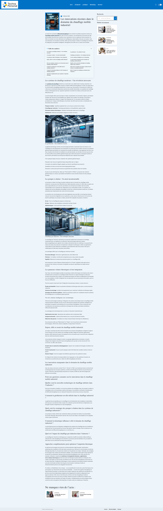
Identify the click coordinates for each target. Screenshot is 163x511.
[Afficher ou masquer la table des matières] (76, 48)
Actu (107, 48)
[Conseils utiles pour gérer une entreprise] (50, 494)
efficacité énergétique (63, 33)
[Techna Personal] (9, 5)
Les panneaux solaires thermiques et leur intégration (57, 57)
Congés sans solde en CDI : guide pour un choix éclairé (110, 51)
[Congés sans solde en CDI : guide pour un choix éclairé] (101, 51)
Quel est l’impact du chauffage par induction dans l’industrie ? (80, 71)
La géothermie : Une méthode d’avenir (77, 52)
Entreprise (57, 492)
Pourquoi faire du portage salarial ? (85, 495)
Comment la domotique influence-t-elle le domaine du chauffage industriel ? (57, 71)
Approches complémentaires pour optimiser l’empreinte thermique (57, 74)
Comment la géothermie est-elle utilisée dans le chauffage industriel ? (56, 67)
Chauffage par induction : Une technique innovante (80, 55)
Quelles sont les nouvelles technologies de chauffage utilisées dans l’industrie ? (80, 63)
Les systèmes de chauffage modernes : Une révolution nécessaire (57, 52)
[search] (155, 5)
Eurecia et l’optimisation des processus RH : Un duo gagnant (110, 41)
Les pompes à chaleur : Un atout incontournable (56, 55)
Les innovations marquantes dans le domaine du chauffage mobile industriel (79, 60)
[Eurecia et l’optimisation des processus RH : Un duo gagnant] (101, 40)
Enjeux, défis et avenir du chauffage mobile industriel (57, 59)
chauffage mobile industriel (52, 35)
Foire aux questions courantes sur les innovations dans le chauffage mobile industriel (57, 63)
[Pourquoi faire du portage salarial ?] (75, 494)
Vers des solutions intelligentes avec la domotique (79, 57)
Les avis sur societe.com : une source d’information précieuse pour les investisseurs (110, 30)
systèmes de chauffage (53, 84)
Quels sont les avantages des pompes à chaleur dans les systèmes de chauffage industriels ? (80, 67)
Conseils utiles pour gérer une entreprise (60, 495)
